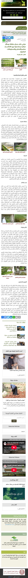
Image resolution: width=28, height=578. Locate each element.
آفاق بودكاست (14, 480)
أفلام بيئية (14, 436)
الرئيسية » (23, 39)
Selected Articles (14, 426)
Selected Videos (14, 457)
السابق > (23, 375)
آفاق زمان (14, 505)
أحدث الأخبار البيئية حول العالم (14, 351)
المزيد (5, 408)
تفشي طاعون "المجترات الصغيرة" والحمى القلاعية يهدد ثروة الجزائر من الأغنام (9, 343)
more (22, 431)
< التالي (19, 375)
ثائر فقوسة (19, 54)
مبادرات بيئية (14, 380)
